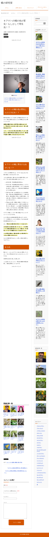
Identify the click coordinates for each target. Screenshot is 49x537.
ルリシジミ (39, 482)
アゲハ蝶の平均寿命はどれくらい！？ (40, 260)
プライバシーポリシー (42, 8)
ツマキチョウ (40, 463)
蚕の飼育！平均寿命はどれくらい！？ (14, 427)
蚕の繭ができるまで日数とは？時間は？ (7, 427)
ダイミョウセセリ (41, 456)
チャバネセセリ (40, 458)
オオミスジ (39, 433)
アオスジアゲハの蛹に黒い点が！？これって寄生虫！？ (7, 415)
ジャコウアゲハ (40, 453)
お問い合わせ (19, 7)
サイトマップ (30, 7)
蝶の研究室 (7, 2)
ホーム (6, 7)
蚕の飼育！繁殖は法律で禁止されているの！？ (40, 76)
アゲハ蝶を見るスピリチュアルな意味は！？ (40, 106)
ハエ (7, 462)
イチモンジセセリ (41, 430)
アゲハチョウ (40, 428)
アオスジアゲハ (40, 426)
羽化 (21, 462)
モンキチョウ (40, 477)
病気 (19, 462)
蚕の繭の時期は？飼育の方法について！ (21, 427)
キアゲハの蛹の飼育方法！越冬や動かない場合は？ (21, 414)
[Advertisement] (16, 50)
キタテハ (39, 445)
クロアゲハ (39, 447)
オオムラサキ (40, 435)
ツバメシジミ (40, 460)
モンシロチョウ (40, 479)
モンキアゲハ (40, 475)
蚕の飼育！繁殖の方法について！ (7, 438)
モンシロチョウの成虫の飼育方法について (40, 199)
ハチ (10, 462)
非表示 (15, 95)
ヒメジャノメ (40, 467)
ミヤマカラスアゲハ (41, 472)
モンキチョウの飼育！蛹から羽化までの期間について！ (7, 452)
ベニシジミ (39, 470)
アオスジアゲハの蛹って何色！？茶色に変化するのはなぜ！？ (14, 415)
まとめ (6, 101)
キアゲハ (6, 34)
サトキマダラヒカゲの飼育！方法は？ (14, 452)
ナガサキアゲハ (40, 465)
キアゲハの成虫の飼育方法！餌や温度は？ (17, 467)
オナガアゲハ (40, 437)
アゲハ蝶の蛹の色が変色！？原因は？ (40, 290)
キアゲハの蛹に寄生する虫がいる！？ (12, 99)
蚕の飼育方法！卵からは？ (14, 438)
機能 (16, 462)
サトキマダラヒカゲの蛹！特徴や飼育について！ (21, 452)
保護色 (13, 462)
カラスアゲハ (40, 440)
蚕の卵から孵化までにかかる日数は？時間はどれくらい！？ (21, 439)
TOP (5, 13)
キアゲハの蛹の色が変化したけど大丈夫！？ (14, 98)
